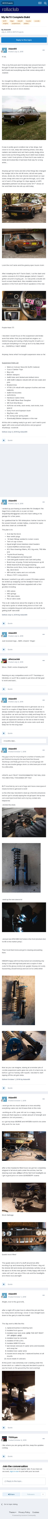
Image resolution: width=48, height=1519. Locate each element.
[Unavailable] (24, 118)
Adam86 (7, 30)
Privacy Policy (24, 1512)
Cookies (35, 1512)
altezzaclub (14, 659)
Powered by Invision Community (24, 1515)
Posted (15, 52)
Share (12, 1494)
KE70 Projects (18, 32)
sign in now (14, 1471)
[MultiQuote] (3, 440)
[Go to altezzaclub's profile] (4, 660)
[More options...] (43, 50)
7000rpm (12, 1437)
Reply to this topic (24, 40)
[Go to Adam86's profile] (4, 50)
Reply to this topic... (14, 1481)
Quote (10, 440)
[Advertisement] (24, 470)
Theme (12, 1512)
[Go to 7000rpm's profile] (4, 1438)
